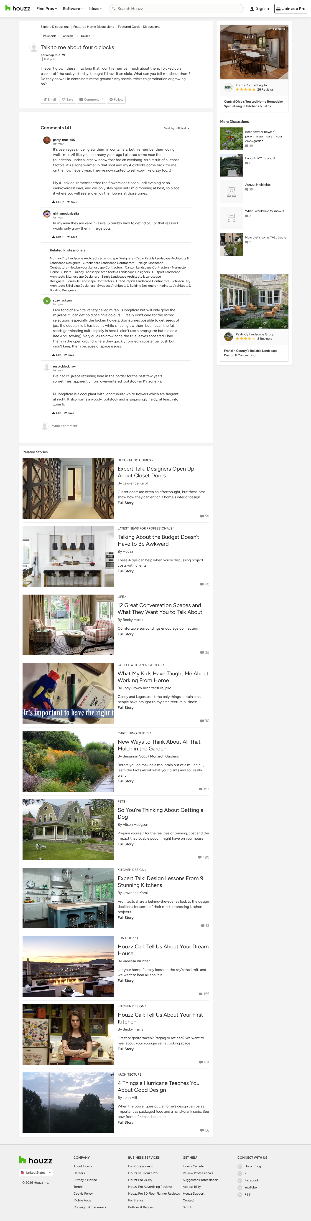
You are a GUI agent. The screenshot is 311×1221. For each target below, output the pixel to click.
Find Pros (45, 8)
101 (206, 1062)
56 (207, 1130)
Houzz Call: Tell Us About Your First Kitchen (160, 1018)
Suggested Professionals (200, 1180)
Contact (188, 1200)
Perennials (49, 36)
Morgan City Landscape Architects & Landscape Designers (91, 258)
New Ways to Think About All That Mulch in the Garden (159, 745)
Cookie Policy (83, 1194)
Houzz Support (193, 1194)
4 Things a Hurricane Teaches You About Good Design (158, 1086)
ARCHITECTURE (129, 1075)
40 (207, 584)
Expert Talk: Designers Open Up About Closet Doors (156, 472)
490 (206, 857)
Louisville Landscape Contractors (90, 281)
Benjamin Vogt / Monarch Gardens (151, 756)
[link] (260, 90)
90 (207, 721)
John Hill (130, 1097)
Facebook (252, 1180)
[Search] (113, 8)
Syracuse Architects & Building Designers (126, 286)
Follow (118, 99)
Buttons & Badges (141, 1207)
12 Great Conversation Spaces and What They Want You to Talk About (160, 608)
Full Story (126, 503)
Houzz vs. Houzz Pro (143, 1173)
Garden (85, 36)
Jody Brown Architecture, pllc (147, 688)
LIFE (121, 597)
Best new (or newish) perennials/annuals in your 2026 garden (263, 136)
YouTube (251, 1187)
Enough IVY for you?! (260, 158)
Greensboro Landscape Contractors (108, 263)
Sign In (188, 1207)
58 (207, 516)
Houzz (128, 551)
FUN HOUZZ (127, 938)
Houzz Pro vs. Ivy (140, 1180)
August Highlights (258, 185)
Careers (79, 1173)
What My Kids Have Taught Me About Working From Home (163, 677)
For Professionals (140, 1166)
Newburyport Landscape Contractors (96, 267)
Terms (78, 1187)
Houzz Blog (253, 1166)
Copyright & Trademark (90, 1207)
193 (206, 789)
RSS (248, 1194)
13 (207, 925)
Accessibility (192, 1187)
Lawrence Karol (135, 483)
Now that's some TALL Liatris (265, 237)
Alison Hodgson (135, 824)
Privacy (79, 1180)
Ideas (94, 8)
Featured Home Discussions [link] (93, 27)
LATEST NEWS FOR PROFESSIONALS (145, 528)
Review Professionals (198, 1173)
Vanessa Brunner (136, 961)
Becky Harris (133, 620)
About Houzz (83, 1166)
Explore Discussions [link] (55, 27)
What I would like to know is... (265, 211)
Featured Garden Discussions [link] (139, 27)
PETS (121, 801)
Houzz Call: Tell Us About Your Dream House (163, 950)
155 (206, 994)
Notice (92, 1180)
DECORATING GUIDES (134, 460)
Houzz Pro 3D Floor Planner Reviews (154, 1194)
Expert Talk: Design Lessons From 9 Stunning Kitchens (160, 881)
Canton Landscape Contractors (147, 267)
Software (71, 8)
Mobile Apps (82, 1200)
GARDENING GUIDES (133, 733)
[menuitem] (47, 8)
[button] (176, 128)
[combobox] (176, 8)
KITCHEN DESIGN (131, 870)
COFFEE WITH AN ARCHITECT (140, 665)
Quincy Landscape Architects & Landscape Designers (112, 272)
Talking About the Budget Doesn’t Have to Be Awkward (158, 540)
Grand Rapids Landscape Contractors (142, 281)
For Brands (136, 1200)
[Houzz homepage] (18, 8)
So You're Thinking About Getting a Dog (160, 813)
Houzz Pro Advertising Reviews (150, 1187)
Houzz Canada (193, 1166)
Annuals (68, 36)
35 (207, 652)
